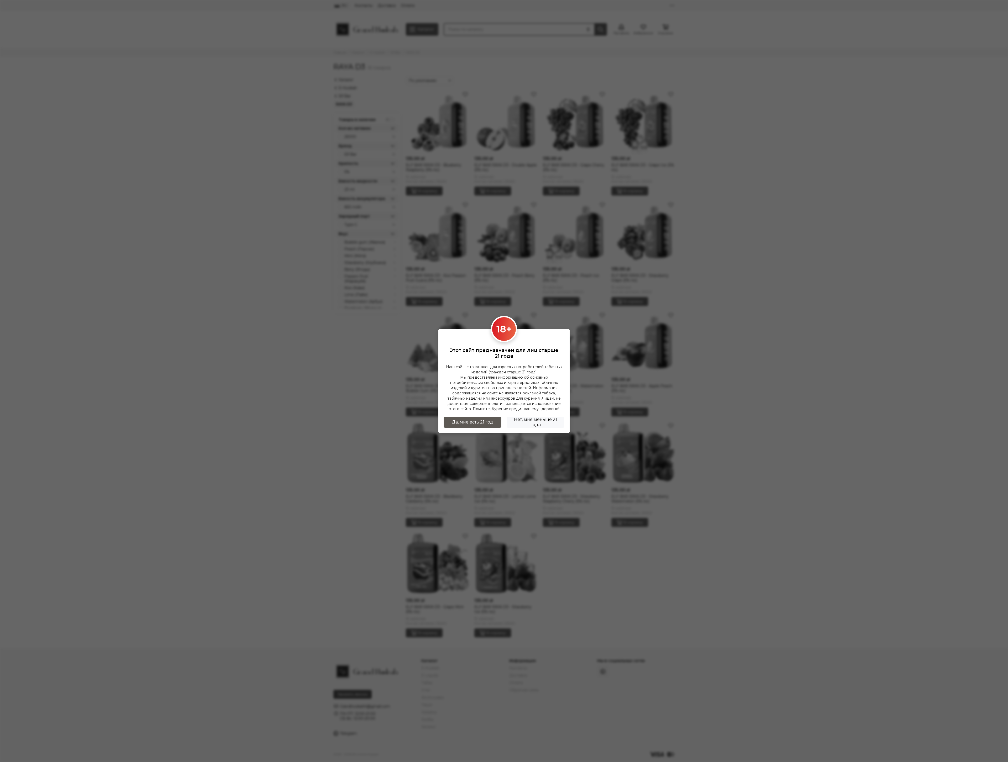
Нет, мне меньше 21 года (535, 422)
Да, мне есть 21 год (472, 422)
